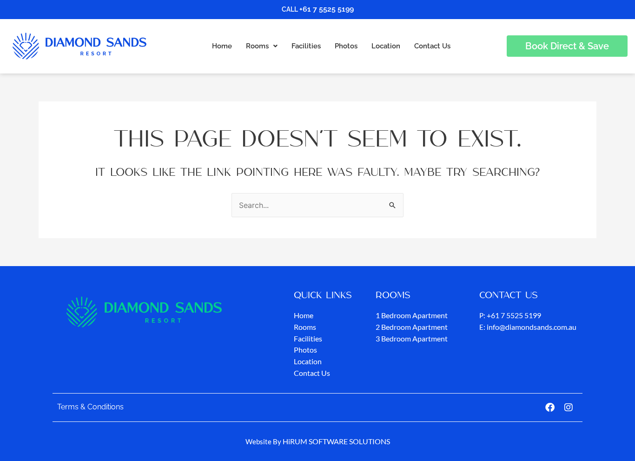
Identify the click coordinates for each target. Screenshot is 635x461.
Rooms (257, 46)
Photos (346, 46)
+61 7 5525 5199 (326, 9)
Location (385, 46)
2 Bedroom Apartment (412, 326)
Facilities (306, 46)
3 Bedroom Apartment (412, 338)
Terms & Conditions (90, 406)
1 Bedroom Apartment (412, 315)
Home (222, 46)
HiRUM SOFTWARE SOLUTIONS (336, 441)
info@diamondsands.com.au (531, 326)
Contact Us (432, 46)
